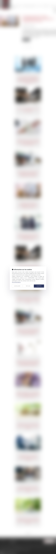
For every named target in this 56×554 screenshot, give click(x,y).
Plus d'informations (16, 282)
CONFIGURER (17, 286)
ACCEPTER (39, 286)
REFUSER (28, 286)
